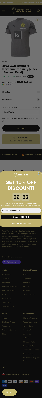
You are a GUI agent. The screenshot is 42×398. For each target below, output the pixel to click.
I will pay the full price (21, 223)
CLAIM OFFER (21, 217)
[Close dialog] (39, 173)
